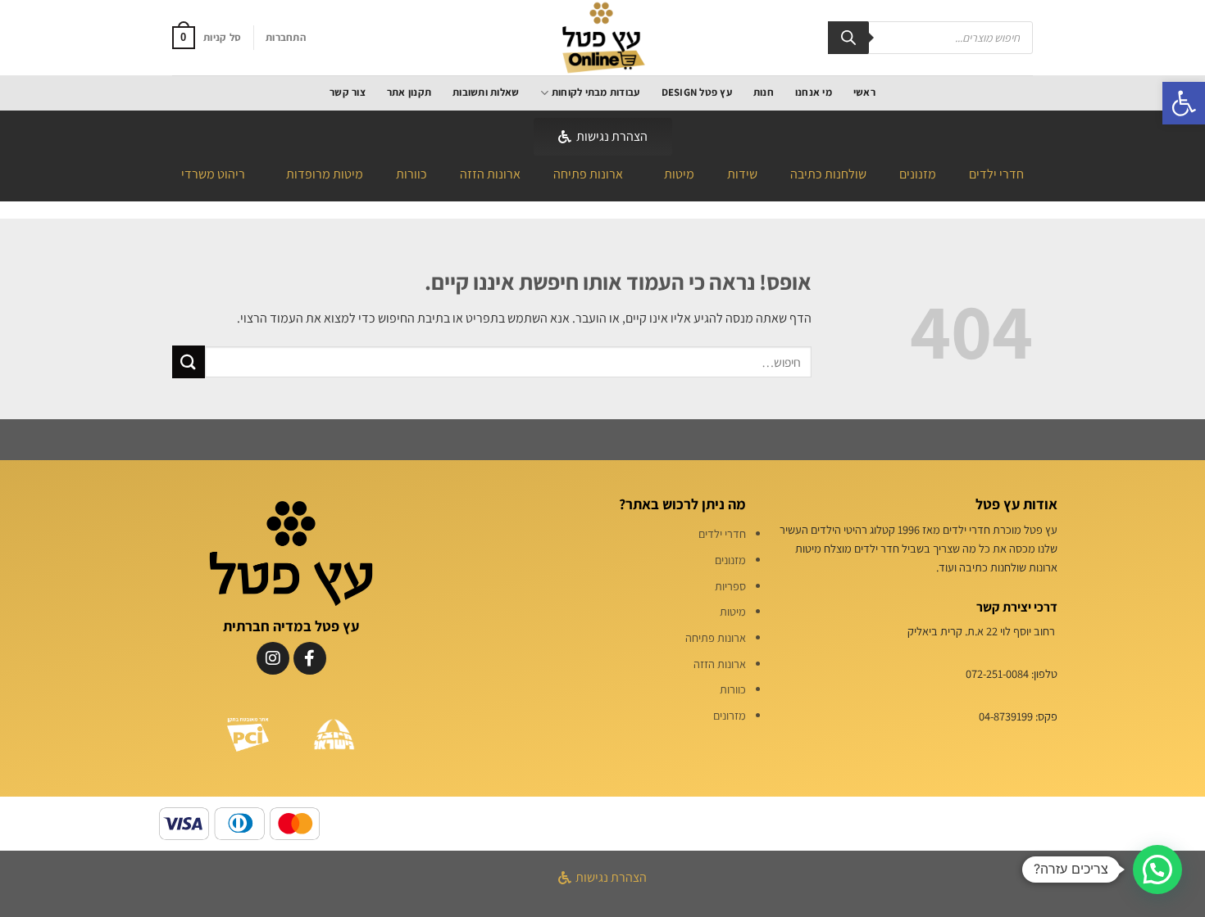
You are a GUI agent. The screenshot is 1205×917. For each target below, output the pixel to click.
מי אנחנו (813, 92)
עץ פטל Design (697, 92)
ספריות (730, 586)
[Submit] (188, 361)
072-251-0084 (997, 673)
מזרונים (729, 715)
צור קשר (348, 92)
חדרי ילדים (996, 174)
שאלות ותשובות (485, 92)
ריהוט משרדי (213, 174)
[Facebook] (309, 658)
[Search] (848, 37)
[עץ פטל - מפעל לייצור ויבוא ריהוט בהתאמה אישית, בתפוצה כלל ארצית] (602, 37)
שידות (742, 174)
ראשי (864, 92)
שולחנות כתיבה (828, 174)
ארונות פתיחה (588, 174)
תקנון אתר (409, 92)
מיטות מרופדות (324, 174)
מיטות (679, 174)
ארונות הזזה (490, 174)
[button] (1183, 103)
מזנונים (917, 174)
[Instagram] (273, 658)
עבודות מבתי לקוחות (595, 92)
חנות (763, 92)
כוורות (411, 174)
